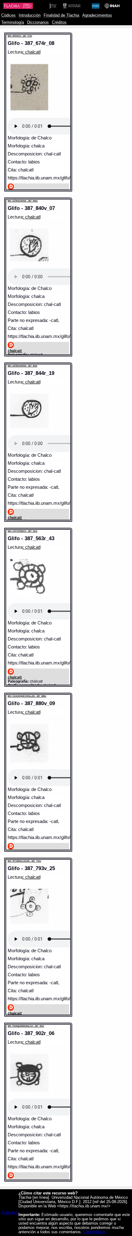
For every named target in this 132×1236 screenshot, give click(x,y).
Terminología (12, 22)
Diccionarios (38, 22)
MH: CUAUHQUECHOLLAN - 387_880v (27, 696)
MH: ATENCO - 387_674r (20, 35)
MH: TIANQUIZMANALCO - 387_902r (26, 1026)
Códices (8, 15)
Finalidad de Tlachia (61, 15)
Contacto (10, 1212)
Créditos (59, 22)
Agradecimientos (97, 15)
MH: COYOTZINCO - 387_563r (22, 531)
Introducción (30, 15)
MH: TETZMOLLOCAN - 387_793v (24, 861)
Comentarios (94, 1232)
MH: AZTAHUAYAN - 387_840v (23, 200)
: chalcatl (32, 52)
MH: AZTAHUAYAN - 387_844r (22, 365)
